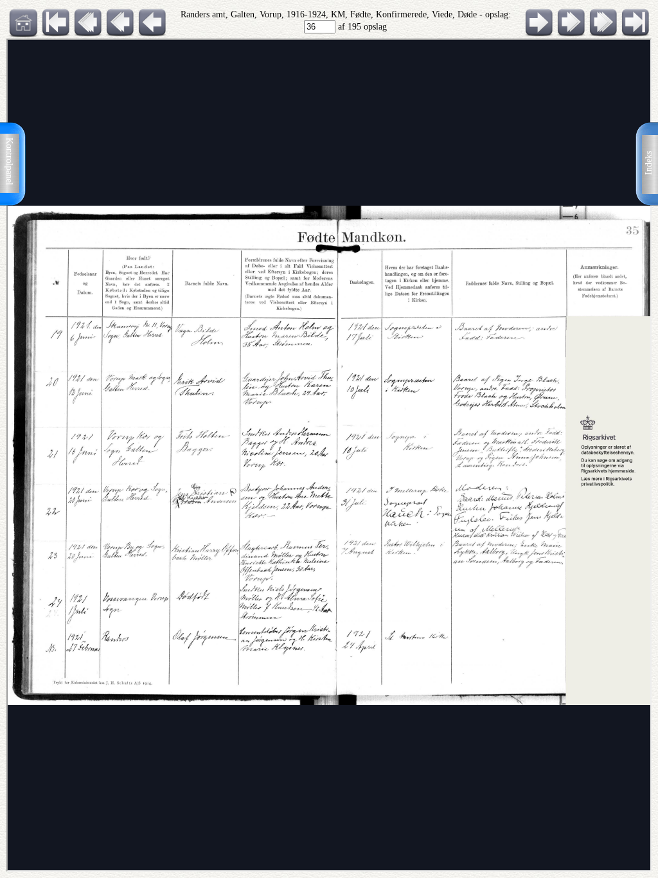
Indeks (649, 163)
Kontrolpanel (9, 161)
